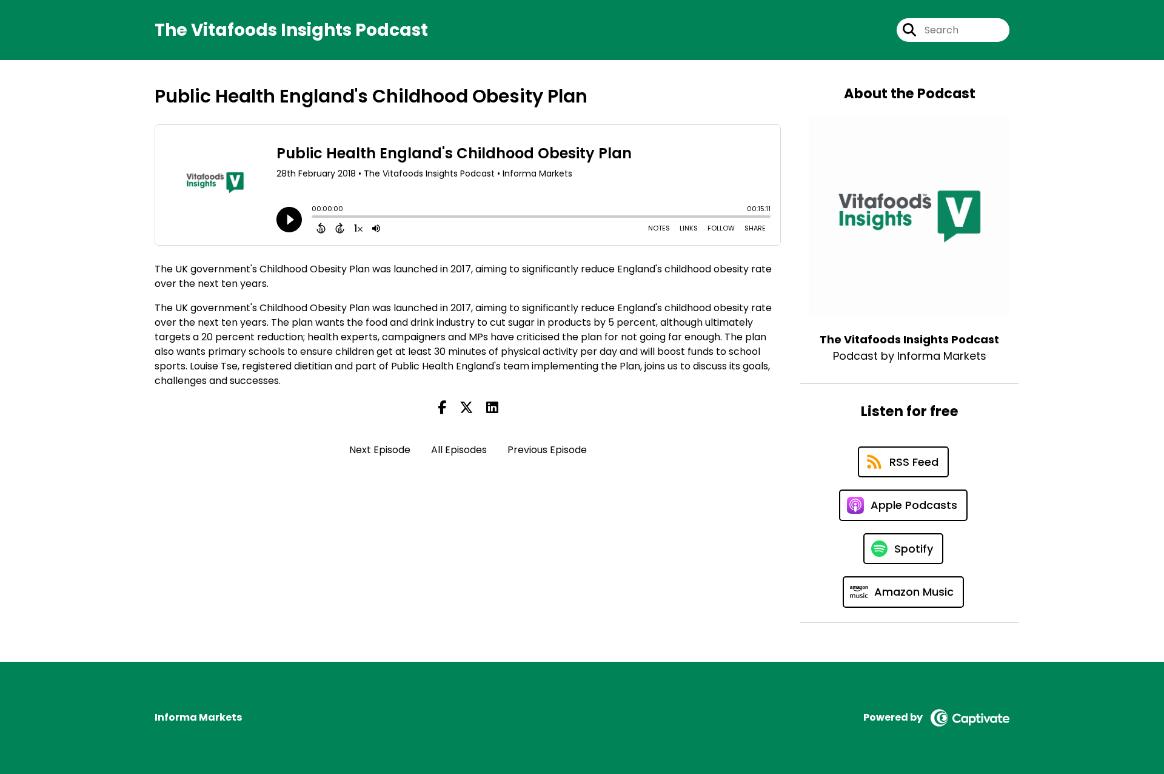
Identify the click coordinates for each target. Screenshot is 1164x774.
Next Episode (379, 450)
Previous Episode (547, 450)
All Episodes (459, 450)
